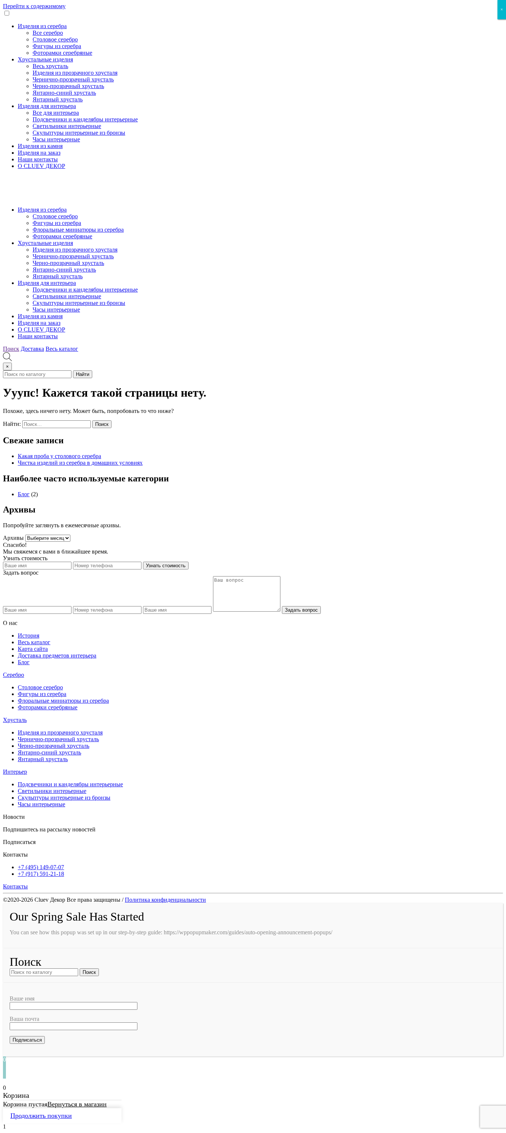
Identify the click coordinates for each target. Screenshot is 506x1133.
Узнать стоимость (166, 565)
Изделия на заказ (39, 152)
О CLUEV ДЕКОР (41, 166)
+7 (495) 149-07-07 (41, 867)
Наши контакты (38, 159)
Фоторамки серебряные (62, 53)
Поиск (11, 349)
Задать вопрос (301, 610)
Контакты (15, 886)
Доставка (32, 349)
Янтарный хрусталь (58, 99)
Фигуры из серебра (57, 46)
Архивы (13, 538)
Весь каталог (62, 349)
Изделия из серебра (42, 26)
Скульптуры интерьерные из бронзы (79, 133)
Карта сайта (33, 649)
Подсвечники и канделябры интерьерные (85, 119)
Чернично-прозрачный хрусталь (73, 79)
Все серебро (48, 33)
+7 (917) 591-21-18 (41, 874)
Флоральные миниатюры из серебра (78, 229)
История (28, 635)
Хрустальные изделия (45, 59)
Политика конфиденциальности (165, 900)
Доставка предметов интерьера (57, 655)
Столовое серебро (55, 39)
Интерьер (15, 772)
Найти (82, 374)
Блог (24, 494)
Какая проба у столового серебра (59, 456)
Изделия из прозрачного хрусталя (75, 73)
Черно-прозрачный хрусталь (68, 86)
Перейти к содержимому (34, 6)
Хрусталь (15, 720)
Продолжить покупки (41, 1115)
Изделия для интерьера (47, 106)
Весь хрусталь (50, 66)
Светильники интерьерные (67, 126)
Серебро (13, 675)
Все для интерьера (56, 113)
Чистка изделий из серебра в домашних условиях (80, 463)
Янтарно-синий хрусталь (64, 93)
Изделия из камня (40, 146)
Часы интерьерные (56, 139)
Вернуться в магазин (77, 1104)
